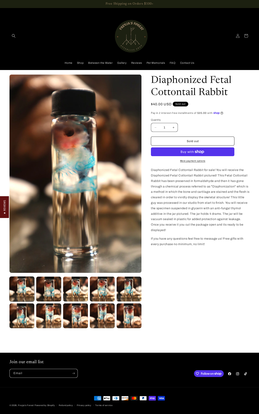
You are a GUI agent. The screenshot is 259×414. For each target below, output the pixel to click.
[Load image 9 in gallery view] (102, 315)
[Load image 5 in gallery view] (129, 289)
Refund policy (66, 405)
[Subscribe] (73, 373)
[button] (13, 36)
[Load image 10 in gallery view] (129, 315)
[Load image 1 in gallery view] (21, 289)
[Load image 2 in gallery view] (48, 289)
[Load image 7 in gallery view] (48, 315)
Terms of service (103, 405)
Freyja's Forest (26, 405)
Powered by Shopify (45, 405)
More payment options (192, 161)
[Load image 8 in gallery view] (75, 315)
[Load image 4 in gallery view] (102, 289)
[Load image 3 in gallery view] (75, 289)
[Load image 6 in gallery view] (21, 315)
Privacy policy (84, 405)
